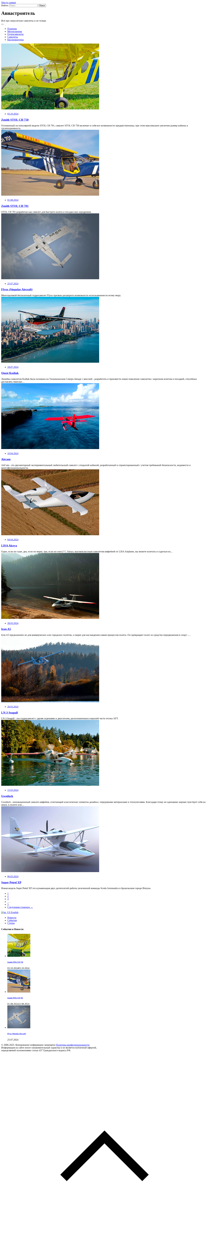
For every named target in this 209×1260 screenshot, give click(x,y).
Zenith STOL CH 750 (15, 119)
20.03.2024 (12, 706)
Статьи (11, 923)
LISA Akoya (9, 545)
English (14, 912)
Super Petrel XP (11, 882)
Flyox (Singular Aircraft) (16, 289)
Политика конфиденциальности (73, 1045)
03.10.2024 (12, 113)
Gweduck (7, 796)
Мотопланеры (14, 31)
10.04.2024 (12, 453)
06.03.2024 (12, 876)
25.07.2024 (12, 283)
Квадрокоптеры (15, 39)
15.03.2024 (12, 790)
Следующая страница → (20, 907)
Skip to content (8, 2)
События (12, 920)
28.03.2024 (12, 623)
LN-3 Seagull (9, 712)
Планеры (12, 28)
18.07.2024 (12, 367)
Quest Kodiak (10, 373)
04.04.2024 (12, 539)
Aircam (6, 459)
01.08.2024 (12, 200)
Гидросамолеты (15, 34)
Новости (11, 917)
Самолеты (12, 37)
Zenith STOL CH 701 (15, 206)
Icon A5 (6, 629)
